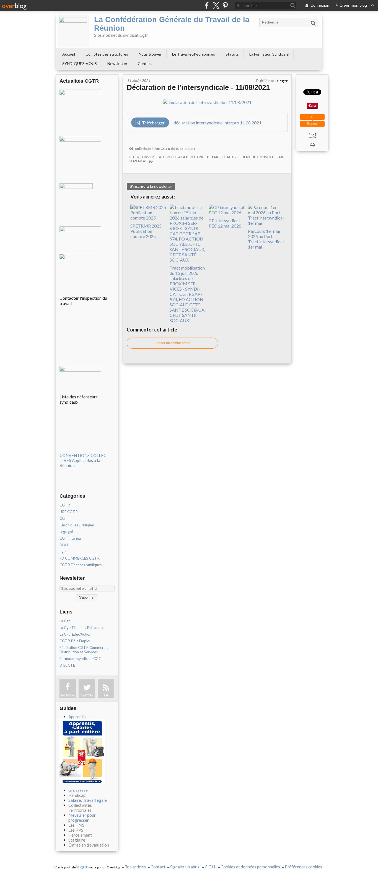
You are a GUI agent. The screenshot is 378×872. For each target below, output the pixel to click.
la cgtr (82, 867)
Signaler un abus (185, 867)
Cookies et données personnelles (250, 867)
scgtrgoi (66, 531)
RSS (106, 695)
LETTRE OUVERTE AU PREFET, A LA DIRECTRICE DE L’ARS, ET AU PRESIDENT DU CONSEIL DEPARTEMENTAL (206, 159)
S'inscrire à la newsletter (151, 186)
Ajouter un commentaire (172, 343)
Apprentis (77, 716)
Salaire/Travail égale (87, 800)
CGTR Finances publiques (80, 565)
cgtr (62, 551)
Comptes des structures (107, 54)
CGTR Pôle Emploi (74, 641)
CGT (63, 518)
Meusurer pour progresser (82, 818)
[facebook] (206, 5)
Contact (145, 63)
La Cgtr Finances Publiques (81, 627)
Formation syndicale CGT (80, 658)
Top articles (135, 867)
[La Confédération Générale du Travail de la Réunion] (73, 30)
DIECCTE (67, 665)
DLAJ (63, 545)
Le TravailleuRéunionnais (193, 54)
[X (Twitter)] (216, 5)
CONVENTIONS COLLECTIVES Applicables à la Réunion (83, 460)
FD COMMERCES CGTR (79, 558)
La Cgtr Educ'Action (75, 634)
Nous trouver (150, 54)
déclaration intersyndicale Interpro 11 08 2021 (218, 122)
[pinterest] (225, 5)
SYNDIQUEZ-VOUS (79, 63)
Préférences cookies (303, 867)
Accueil (68, 54)
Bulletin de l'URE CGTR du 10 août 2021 (164, 149)
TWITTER (87, 695)
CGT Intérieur (70, 538)
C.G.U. (210, 867)
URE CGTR (68, 512)
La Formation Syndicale (269, 54)
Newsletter (117, 63)
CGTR (64, 505)
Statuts (232, 54)
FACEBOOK (67, 695)
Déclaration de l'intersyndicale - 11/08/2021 (198, 87)
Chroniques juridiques (77, 525)
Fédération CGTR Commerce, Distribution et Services (83, 649)
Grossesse (78, 790)
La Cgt (64, 621)
